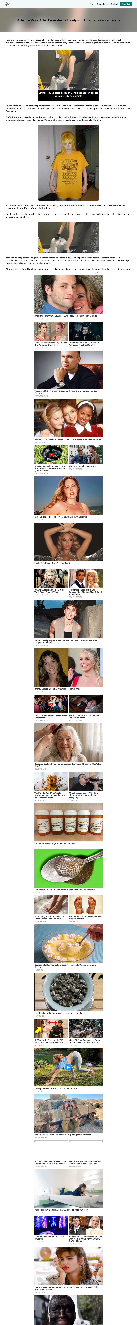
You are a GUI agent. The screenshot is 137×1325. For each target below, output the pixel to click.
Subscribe (126, 4)
